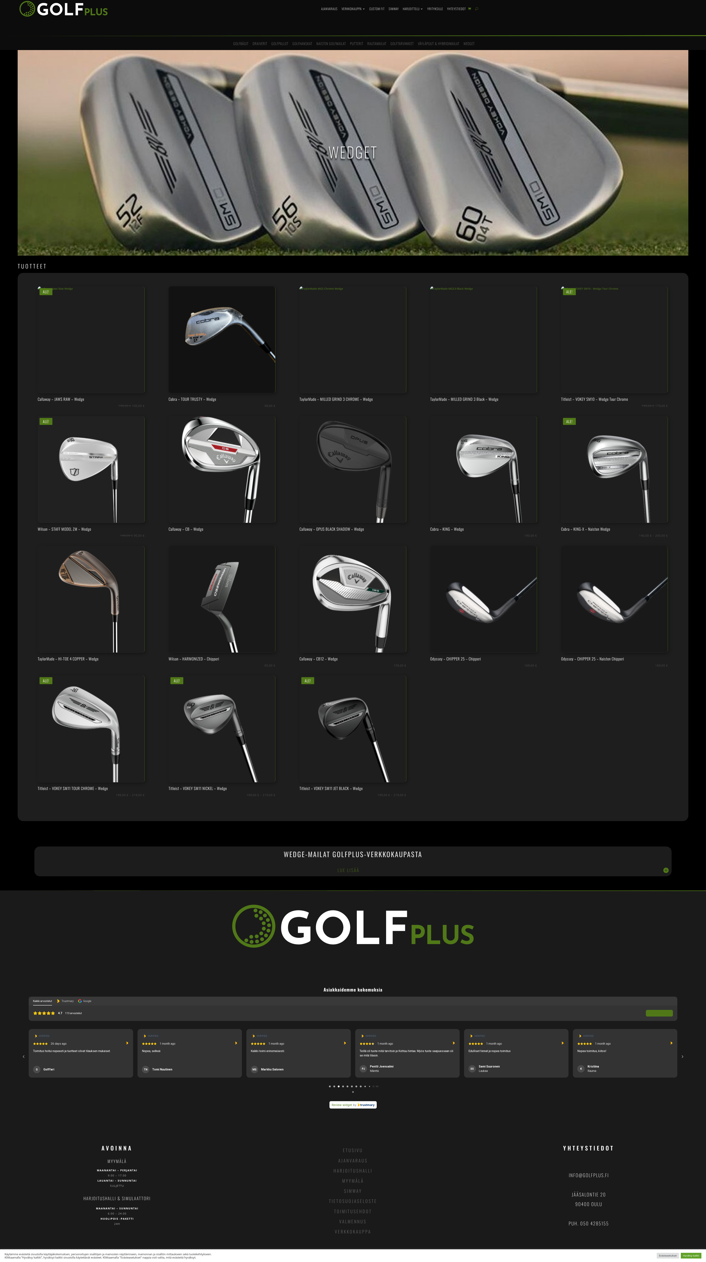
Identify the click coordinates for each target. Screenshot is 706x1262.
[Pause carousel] (353, 1092)
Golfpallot (279, 44)
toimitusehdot (353, 1211)
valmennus (353, 1221)
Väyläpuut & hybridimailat (438, 44)
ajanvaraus (353, 1160)
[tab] (330, 1086)
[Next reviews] (682, 1056)
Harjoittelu (411, 8)
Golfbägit (241, 44)
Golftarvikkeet (402, 44)
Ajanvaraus (329, 8)
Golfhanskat (302, 44)
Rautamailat (376, 44)
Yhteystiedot (456, 8)
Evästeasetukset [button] (668, 1255)
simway (353, 1190)
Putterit (356, 44)
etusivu (353, 1150)
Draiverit (260, 44)
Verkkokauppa (352, 8)
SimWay (394, 8)
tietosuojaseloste (353, 1201)
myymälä (353, 1180)
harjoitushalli (353, 1170)
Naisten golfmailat (331, 44)
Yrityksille (435, 8)
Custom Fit (377, 8)
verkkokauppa (353, 1231)
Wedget (469, 44)
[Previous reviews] (23, 1056)
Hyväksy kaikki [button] (691, 1255)
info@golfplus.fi (589, 1175)
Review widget (342, 1105)
